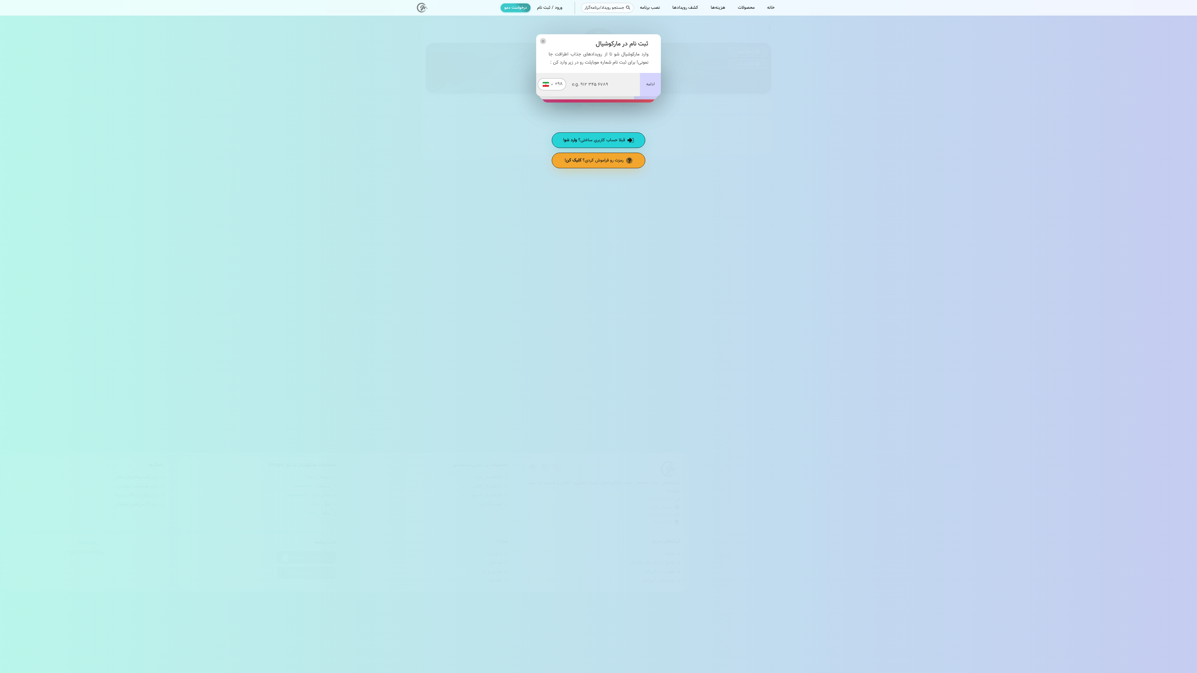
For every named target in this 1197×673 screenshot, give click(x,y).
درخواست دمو (515, 8)
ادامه (650, 84)
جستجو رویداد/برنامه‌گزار (604, 8)
